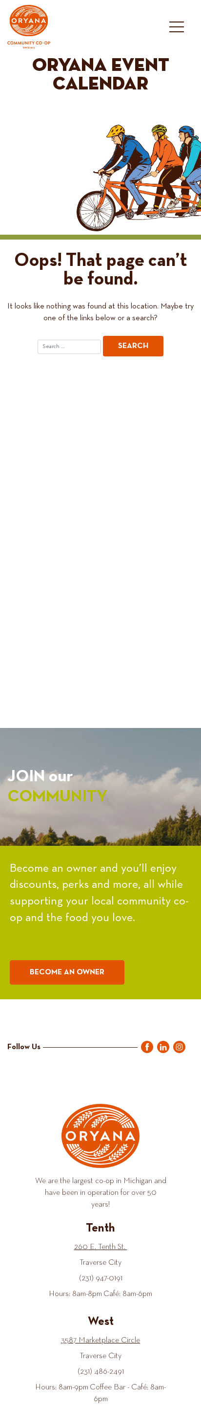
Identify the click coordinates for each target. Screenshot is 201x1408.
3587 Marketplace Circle (100, 1340)
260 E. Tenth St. (100, 1247)
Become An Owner (67, 972)
